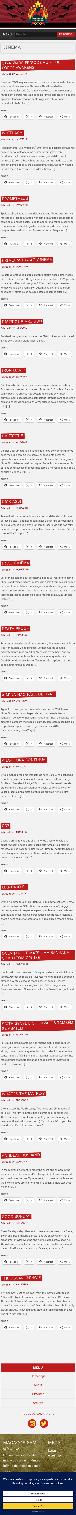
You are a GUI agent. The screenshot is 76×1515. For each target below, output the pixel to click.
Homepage (38, 1376)
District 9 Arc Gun (22, 321)
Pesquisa (66, 34)
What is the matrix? (23, 1093)
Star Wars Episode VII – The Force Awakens (31, 65)
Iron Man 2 (13, 370)
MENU (7, 34)
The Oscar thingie (21, 1278)
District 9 (13, 436)
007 (5, 826)
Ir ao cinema (15, 563)
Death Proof (15, 629)
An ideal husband (21, 1155)
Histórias (38, 1394)
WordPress (55, 1455)
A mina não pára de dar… (28, 694)
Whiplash (12, 133)
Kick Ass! (11, 501)
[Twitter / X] (44, 1423)
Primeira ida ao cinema (27, 260)
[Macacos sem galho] (38, 12)
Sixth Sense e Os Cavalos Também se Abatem (38, 1026)
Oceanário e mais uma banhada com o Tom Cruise (36, 955)
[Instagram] (32, 1423)
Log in (52, 1450)
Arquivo (38, 1403)
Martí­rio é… (14, 887)
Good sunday (16, 1216)
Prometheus (15, 199)
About (38, 1385)
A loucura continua (24, 760)
